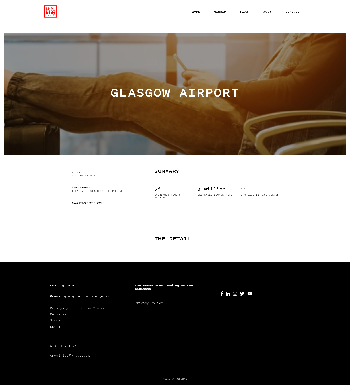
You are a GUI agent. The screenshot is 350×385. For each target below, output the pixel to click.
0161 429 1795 (63, 346)
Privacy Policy (149, 303)
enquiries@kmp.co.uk (70, 355)
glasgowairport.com (87, 203)
